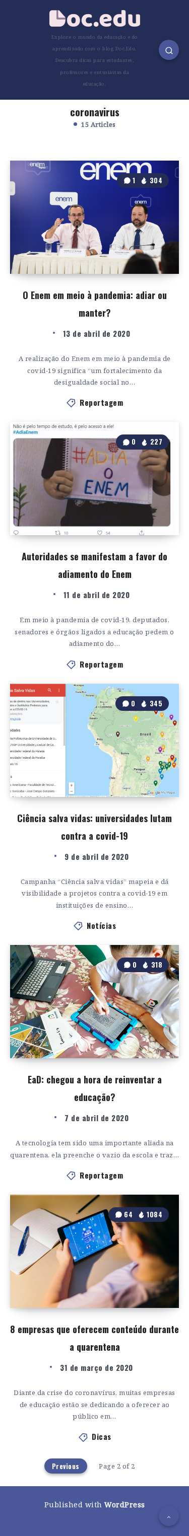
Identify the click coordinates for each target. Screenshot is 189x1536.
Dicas (101, 1436)
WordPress (124, 1504)
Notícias (101, 925)
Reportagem (101, 402)
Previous (66, 1466)
